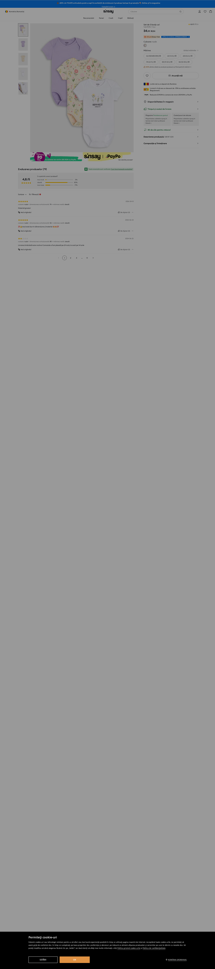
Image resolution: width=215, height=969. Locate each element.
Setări (43, 959)
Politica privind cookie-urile (128, 948)
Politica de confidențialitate (154, 948)
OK (74, 959)
